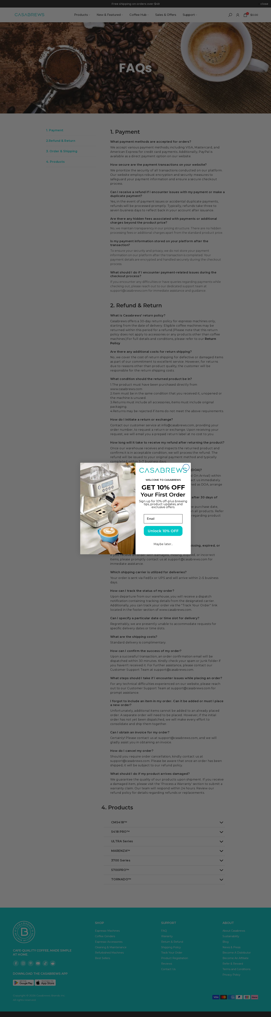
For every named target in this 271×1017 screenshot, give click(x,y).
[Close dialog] (186, 467)
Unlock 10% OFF (163, 531)
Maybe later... (163, 544)
